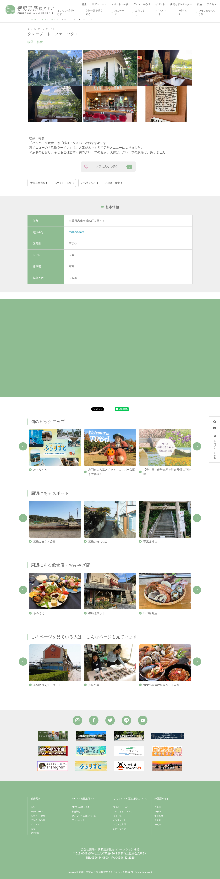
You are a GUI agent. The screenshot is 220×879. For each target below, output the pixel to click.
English (158, 811)
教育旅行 (76, 811)
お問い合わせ (119, 829)
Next (197, 446)
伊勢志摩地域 (37, 183)
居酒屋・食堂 (112, 183)
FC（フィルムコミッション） (85, 816)
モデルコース (37, 811)
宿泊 (33, 829)
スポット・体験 (62, 183)
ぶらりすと (140, 12)
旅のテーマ (119, 12)
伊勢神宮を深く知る (94, 12)
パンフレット (161, 12)
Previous (23, 446)
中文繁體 (159, 816)
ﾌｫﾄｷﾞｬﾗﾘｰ (183, 12)
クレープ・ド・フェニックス (77, 19)
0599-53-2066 (76, 232)
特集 (33, 807)
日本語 (158, 807)
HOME (34, 19)
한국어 (158, 820)
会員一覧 (117, 816)
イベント (35, 824)
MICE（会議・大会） (82, 807)
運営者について (120, 807)
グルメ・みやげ (49, 19)
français (158, 824)
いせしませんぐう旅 (207, 12)
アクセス (35, 833)
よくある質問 (119, 824)
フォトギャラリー (80, 820)
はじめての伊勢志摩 (65, 12)
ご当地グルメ (88, 183)
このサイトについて (122, 811)
